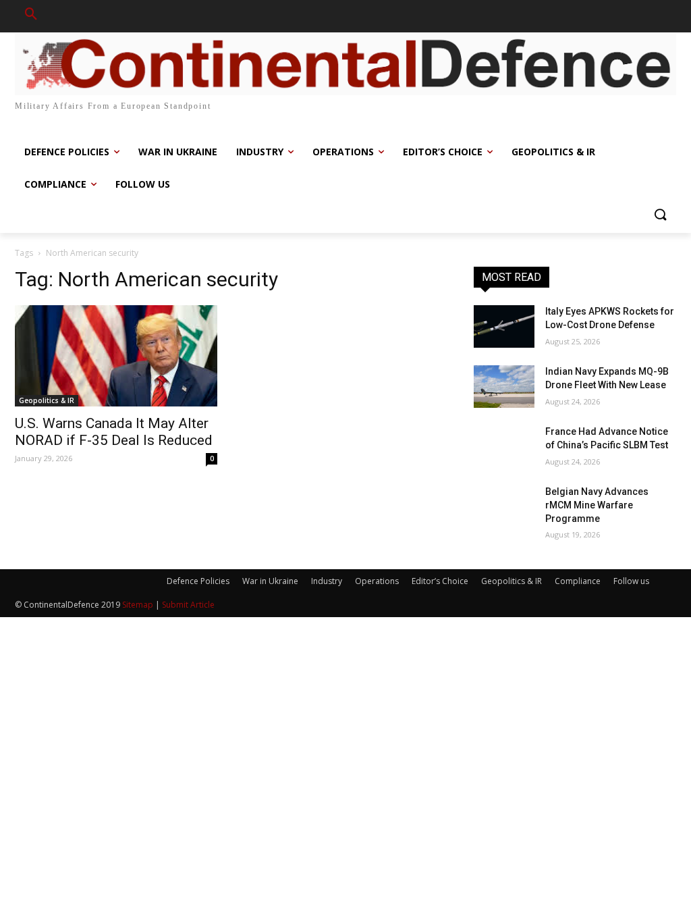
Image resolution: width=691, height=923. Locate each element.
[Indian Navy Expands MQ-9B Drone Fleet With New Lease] (504, 386)
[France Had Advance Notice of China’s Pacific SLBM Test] (504, 446)
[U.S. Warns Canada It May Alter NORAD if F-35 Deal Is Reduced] (116, 355)
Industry (326, 581)
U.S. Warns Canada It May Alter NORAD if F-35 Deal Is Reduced (114, 431)
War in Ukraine (270, 581)
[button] (31, 16)
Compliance (578, 581)
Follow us (631, 581)
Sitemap (137, 604)
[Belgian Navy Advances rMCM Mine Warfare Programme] (504, 506)
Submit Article (188, 604)
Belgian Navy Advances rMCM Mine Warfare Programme (596, 504)
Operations (377, 581)
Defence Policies (198, 581)
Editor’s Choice (440, 581)
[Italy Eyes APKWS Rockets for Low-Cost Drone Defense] (504, 326)
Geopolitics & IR (46, 400)
